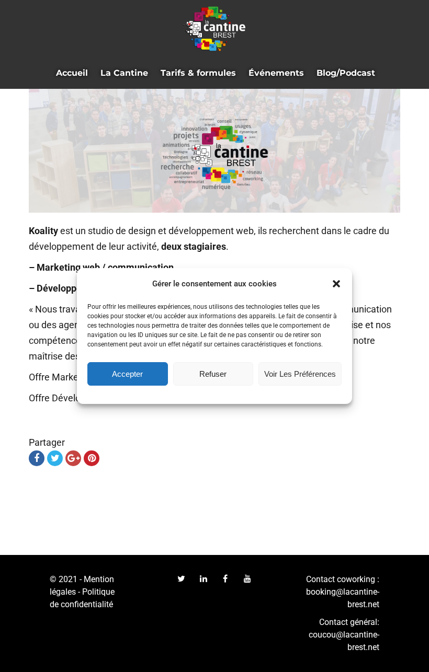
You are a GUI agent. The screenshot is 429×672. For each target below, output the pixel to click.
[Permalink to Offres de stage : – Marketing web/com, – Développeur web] (214, 151)
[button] (336, 284)
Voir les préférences (300, 373)
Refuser (213, 373)
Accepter (127, 373)
